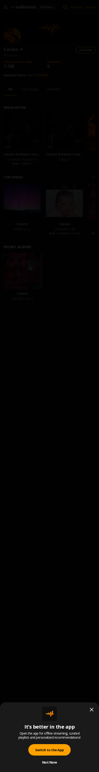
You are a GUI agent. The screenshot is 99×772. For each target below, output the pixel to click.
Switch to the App (49, 750)
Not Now (49, 762)
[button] (49, 386)
